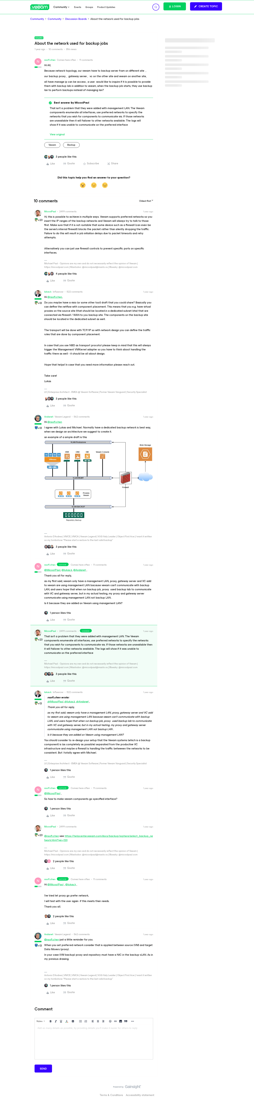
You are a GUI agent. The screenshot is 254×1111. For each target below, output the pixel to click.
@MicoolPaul (52, 570)
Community (37, 19)
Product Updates (106, 7)
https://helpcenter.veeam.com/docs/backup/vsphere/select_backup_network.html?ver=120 (98, 838)
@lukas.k (67, 570)
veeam (52, 145)
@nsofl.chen (54, 297)
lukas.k (47, 292)
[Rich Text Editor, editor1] (94, 1042)
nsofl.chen (49, 60)
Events (77, 7)
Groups (89, 7)
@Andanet (79, 570)
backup (71, 145)
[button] (206, 6)
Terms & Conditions (111, 1095)
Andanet (48, 417)
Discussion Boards (76, 19)
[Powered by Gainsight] (127, 1087)
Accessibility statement (140, 1095)
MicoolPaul (50, 211)
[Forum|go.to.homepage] (39, 7)
